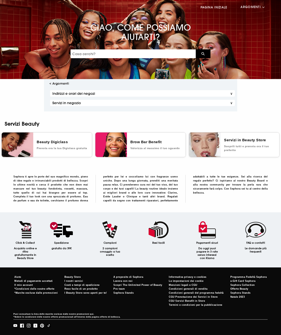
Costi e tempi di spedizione (82, 285)
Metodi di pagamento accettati (33, 280)
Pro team (119, 288)
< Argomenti (59, 83)
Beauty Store (72, 276)
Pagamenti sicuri (207, 242)
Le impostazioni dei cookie (186, 280)
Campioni (110, 242)
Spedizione (61, 242)
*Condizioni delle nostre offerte (34, 288)
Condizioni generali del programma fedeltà (196, 292)
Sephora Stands (123, 292)
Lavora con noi (122, 280)
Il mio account (23, 285)
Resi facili (158, 242)
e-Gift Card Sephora (243, 280)
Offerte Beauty (239, 288)
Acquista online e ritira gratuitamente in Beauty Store (25, 253)
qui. (92, 314)
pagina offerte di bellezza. (106, 317)
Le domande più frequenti (256, 250)
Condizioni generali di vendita (188, 288)
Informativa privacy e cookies (187, 276)
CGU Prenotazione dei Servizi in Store (193, 296)
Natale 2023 (237, 296)
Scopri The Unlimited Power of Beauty (137, 285)
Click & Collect (25, 242)
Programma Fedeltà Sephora (248, 276)
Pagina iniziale (214, 7)
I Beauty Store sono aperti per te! (85, 292)
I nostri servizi (73, 280)
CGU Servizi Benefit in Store (187, 300)
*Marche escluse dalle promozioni (36, 292)
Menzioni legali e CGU (183, 285)
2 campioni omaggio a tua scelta (110, 252)
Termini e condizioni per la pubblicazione (195, 304)
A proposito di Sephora (128, 276)
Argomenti (250, 7)
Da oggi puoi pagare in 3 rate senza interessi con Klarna (207, 253)
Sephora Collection (242, 285)
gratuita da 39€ (62, 248)
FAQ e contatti (255, 242)
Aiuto (17, 276)
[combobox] (133, 53)
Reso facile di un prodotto (81, 288)
